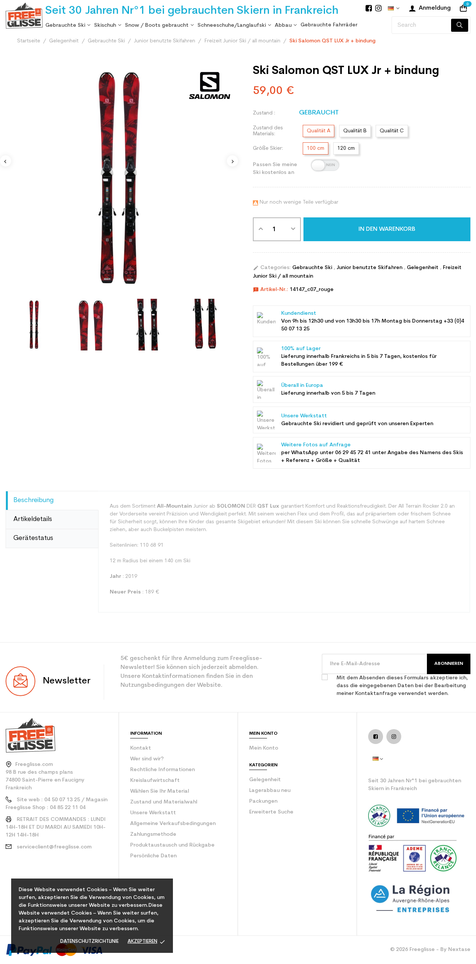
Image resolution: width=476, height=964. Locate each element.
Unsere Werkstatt (153, 813)
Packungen (263, 801)
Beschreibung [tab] (33, 500)
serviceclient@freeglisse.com (54, 847)
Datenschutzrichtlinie (89, 941)
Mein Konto (263, 748)
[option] (34, 324)
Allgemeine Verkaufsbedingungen (173, 823)
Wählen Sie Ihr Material (159, 791)
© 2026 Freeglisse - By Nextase (430, 949)
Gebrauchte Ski (313, 268)
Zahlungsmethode (153, 834)
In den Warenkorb (386, 229)
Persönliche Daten (153, 856)
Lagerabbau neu (269, 790)
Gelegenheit (423, 268)
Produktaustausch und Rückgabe (172, 845)
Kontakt (140, 748)
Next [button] (232, 160)
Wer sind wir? (147, 759)
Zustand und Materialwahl (163, 802)
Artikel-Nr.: (270, 290)
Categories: (272, 268)
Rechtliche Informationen (162, 770)
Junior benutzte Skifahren (370, 268)
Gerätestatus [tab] (33, 538)
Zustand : (264, 113)
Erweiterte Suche (271, 812)
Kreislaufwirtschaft (155, 780)
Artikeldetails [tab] (32, 519)
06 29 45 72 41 (353, 453)
